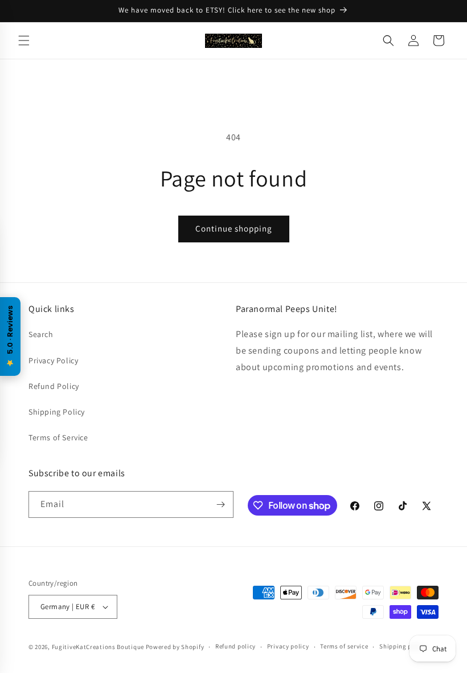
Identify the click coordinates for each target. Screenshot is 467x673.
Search (41, 334)
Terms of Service (58, 437)
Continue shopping (233, 228)
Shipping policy (403, 646)
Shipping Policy (56, 412)
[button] (23, 40)
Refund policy (235, 646)
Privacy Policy (53, 360)
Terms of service (344, 646)
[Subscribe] (220, 504)
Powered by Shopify (175, 647)
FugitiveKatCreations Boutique (98, 647)
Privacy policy (288, 646)
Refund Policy (53, 386)
